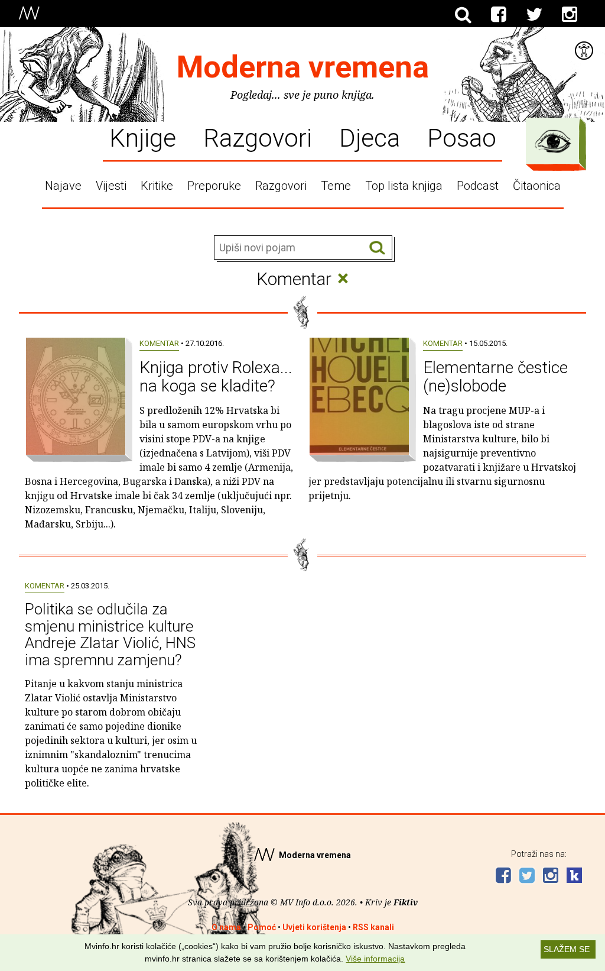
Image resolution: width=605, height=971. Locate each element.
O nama (226, 927)
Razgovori (257, 137)
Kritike (157, 186)
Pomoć (262, 927)
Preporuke (214, 186)
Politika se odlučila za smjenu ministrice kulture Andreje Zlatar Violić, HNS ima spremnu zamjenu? (110, 634)
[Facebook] (498, 14)
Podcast (478, 186)
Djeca (369, 137)
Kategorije (553, 141)
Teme (336, 186)
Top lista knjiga (404, 186)
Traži (377, 248)
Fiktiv (405, 902)
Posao (461, 137)
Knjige (142, 137)
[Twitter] (534, 14)
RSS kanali (373, 927)
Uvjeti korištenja (314, 927)
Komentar (159, 343)
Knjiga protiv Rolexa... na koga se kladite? (215, 377)
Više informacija (375, 958)
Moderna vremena (303, 67)
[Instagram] (569, 14)
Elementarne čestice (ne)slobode (495, 377)
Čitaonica (537, 186)
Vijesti (111, 186)
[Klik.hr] (574, 876)
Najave (63, 186)
